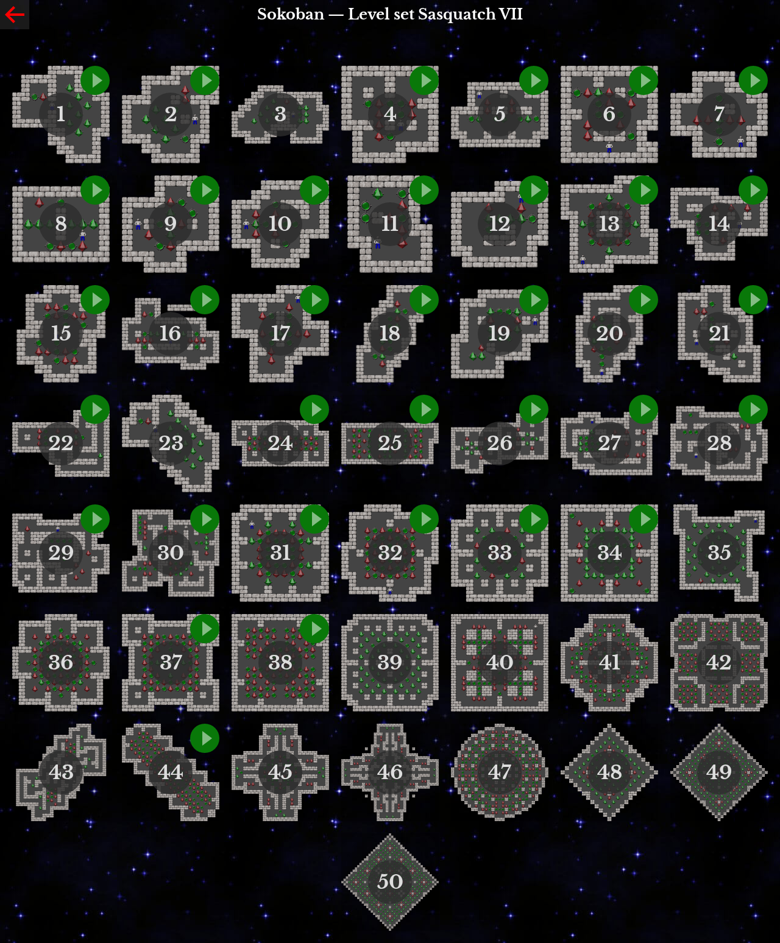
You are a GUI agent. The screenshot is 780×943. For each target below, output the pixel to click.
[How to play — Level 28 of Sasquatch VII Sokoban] (753, 409)
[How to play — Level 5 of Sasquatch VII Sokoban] (533, 80)
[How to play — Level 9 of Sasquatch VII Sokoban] (204, 190)
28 (719, 443)
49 (719, 772)
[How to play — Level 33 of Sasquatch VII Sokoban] (533, 519)
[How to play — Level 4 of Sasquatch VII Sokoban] (424, 80)
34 (609, 553)
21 (719, 334)
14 (719, 224)
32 (390, 553)
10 (280, 224)
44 (170, 772)
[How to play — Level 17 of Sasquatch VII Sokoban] (314, 299)
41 (609, 663)
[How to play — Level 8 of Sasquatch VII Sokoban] (95, 190)
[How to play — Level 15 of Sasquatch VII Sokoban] (95, 299)
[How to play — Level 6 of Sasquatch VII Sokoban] (643, 80)
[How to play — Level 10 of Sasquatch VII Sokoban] (314, 190)
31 (280, 553)
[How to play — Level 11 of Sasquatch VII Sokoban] (424, 190)
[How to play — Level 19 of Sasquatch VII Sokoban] (533, 299)
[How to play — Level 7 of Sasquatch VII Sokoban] (753, 80)
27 (609, 443)
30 (170, 553)
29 (61, 553)
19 (500, 334)
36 (61, 663)
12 (500, 224)
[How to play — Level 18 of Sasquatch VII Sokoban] (424, 299)
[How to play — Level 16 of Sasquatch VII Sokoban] (204, 299)
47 (499, 772)
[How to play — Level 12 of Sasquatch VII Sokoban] (533, 190)
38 (280, 663)
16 (171, 334)
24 (280, 443)
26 (500, 443)
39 (390, 663)
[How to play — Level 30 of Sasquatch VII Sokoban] (204, 519)
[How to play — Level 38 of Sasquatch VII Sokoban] (314, 628)
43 (61, 772)
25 (390, 443)
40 (500, 663)
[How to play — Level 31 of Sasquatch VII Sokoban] (314, 519)
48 (609, 772)
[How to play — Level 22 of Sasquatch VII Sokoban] (95, 409)
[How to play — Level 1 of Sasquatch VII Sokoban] (95, 80)
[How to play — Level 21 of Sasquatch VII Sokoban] (753, 299)
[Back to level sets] (14, 14)
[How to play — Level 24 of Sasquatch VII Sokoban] (314, 409)
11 (390, 224)
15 (61, 334)
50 (390, 882)
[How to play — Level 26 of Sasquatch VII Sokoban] (533, 409)
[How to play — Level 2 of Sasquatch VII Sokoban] (204, 80)
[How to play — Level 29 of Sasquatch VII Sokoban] (95, 519)
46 (390, 772)
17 (280, 334)
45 (280, 772)
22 (61, 443)
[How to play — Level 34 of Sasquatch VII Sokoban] (643, 519)
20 (609, 334)
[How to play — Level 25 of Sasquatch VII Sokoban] (424, 409)
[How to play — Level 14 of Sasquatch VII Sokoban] (753, 190)
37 (171, 663)
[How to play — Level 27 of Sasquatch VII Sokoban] (643, 409)
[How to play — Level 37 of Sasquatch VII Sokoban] (204, 628)
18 (390, 334)
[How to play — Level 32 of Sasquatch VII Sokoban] (424, 519)
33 (500, 553)
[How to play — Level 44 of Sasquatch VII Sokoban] (204, 738)
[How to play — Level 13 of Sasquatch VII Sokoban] (643, 190)
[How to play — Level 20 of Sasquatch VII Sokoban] (643, 299)
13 (609, 224)
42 (719, 663)
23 (170, 443)
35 (719, 553)
